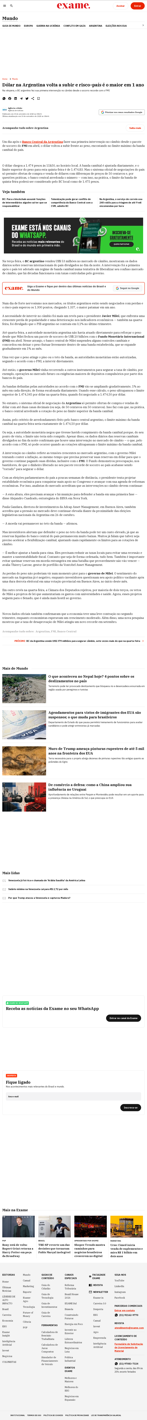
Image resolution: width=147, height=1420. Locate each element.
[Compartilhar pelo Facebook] (9, 98)
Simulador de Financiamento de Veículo (49, 1361)
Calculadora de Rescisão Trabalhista (49, 1335)
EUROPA (28, 25)
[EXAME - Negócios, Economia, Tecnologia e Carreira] (73, 5)
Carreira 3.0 (99, 1303)
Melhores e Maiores (71, 1380)
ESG (4, 1326)
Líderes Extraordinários (73, 1341)
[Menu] (4, 5)
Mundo (10, 18)
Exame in (98, 1297)
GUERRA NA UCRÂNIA (48, 25)
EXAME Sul (71, 1303)
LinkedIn (119, 1286)
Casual (26, 1280)
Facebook (120, 1297)
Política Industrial (70, 1359)
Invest (5, 1350)
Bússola (69, 1309)
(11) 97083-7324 (128, 1363)
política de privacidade (77, 1415)
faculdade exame (98, 1276)
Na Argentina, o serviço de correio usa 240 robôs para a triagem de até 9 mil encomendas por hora (120, 202)
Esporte (27, 1292)
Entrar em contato (125, 1310)
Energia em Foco (74, 1324)
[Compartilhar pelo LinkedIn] (15, 98)
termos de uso (34, 1415)
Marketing (28, 1286)
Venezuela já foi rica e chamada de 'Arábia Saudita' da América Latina (46, 880)
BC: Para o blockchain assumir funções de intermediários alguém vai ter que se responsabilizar (24, 202)
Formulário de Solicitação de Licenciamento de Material (129, 1347)
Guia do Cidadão (45, 1287)
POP (25, 1327)
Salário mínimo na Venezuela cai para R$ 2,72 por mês (38, 889)
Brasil (5, 1309)
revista (98, 1285)
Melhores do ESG (71, 1389)
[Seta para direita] (140, 25)
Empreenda (99, 1337)
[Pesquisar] (11, 5)
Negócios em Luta (72, 1350)
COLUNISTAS (9, 1362)
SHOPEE (95, 1241)
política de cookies (53, 1415)
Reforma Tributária (70, 1287)
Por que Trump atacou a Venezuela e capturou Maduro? (39, 897)
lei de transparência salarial (106, 1415)
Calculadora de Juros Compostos (49, 1348)
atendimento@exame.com (129, 1327)
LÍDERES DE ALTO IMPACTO (8, 1300)
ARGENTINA (95, 25)
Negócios (7, 1356)
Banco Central (67, 631)
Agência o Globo (15, 108)
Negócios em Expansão (72, 1398)
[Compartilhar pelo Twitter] (27, 98)
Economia (7, 1320)
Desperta (98, 1309)
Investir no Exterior (71, 1331)
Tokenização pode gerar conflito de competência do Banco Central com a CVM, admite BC (71, 202)
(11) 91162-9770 (128, 1315)
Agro (95, 1332)
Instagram (120, 1292)
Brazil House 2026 (72, 1296)
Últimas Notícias (6, 1289)
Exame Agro (26, 1299)
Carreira (6, 1314)
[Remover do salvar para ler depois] (38, 98)
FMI (53, 631)
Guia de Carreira (46, 1314)
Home (4, 79)
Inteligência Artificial (8, 1343)
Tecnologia (29, 1306)
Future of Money (28, 1314)
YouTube (119, 1280)
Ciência (27, 1321)
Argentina (42, 631)
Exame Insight (6, 1334)
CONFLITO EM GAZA (74, 25)
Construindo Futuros (71, 1316)
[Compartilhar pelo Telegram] (21, 98)
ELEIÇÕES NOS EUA (116, 25)
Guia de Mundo (11, 25)
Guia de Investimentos (49, 1305)
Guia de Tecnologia (47, 1296)
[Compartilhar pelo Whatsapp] (4, 98)
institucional (17, 1415)
